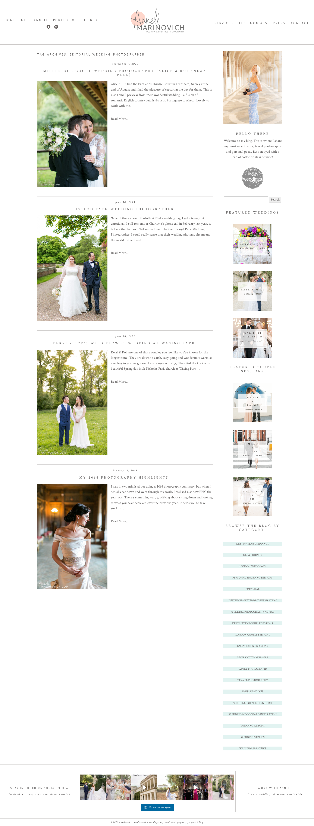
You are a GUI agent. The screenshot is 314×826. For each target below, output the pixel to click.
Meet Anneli (34, 20)
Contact (300, 23)
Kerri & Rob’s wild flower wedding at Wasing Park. (125, 343)
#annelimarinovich (56, 794)
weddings (265, 794)
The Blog (90, 20)
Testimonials (253, 23)
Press (279, 23)
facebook (14, 794)
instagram (31, 794)
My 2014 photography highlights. (125, 478)
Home (10, 20)
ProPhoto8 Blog (195, 822)
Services (223, 23)
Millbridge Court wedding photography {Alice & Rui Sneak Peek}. (125, 73)
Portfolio (64, 20)
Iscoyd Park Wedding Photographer (125, 209)
